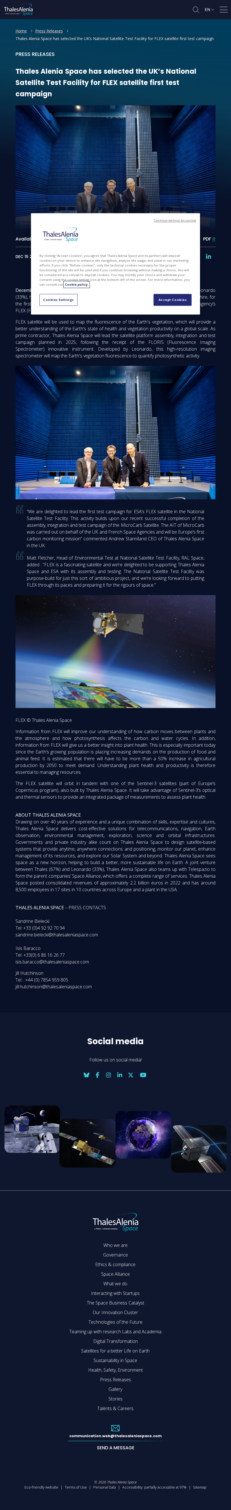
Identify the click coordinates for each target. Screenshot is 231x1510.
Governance (115, 1255)
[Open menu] (223, 11)
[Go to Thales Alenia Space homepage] (18, 10)
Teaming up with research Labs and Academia (115, 1331)
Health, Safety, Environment (115, 1370)
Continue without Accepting (175, 221)
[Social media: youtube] (143, 1075)
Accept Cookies (173, 300)
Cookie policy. (76, 285)
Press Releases (49, 31)
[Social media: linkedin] (208, 256)
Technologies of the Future (115, 1322)
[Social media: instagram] (108, 1075)
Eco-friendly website (41, 1487)
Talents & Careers (115, 1408)
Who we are (115, 1245)
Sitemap (199, 1487)
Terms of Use (76, 1487)
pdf (207, 239)
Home (21, 31)
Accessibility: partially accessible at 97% (154, 1487)
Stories (115, 1399)
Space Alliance (115, 1274)
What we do (115, 1283)
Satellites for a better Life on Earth (115, 1351)
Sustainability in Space (115, 1360)
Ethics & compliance (115, 1264)
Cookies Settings (58, 300)
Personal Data (104, 1487)
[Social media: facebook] (97, 1075)
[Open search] (196, 10)
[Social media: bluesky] (86, 1075)
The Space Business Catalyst (115, 1303)
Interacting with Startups (115, 1293)
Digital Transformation (115, 1341)
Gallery (115, 1389)
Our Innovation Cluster (115, 1312)
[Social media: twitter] (131, 1075)
